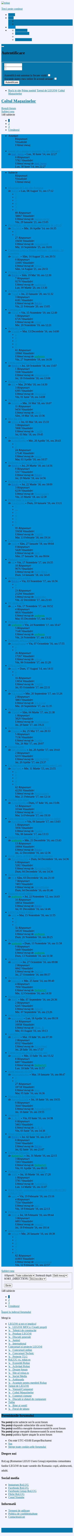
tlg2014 (16, 962)
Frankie (16, 731)
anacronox (17, 1018)
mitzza (37, 456)
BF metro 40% (16, 603)
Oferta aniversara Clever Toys (24, 362)
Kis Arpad (17, 693)
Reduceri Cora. (16, 437)
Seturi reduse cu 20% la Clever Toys (28, 1133)
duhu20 (38, 1008)
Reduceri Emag (16, 328)
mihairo (16, 403)
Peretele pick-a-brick (19, 578)
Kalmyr (16, 1037)
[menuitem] (28, 20)
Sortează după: (44, 1275)
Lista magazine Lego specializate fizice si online (34, 818)
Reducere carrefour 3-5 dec (23, 874)
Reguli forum (8, 108)
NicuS (15, 293)
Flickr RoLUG (16, 1494)
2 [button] (9, 123)
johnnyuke (40, 393)
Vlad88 (16, 331)
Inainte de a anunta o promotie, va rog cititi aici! (34, 151)
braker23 (16, 980)
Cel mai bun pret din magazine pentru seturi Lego (35, 765)
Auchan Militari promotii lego (24, 290)
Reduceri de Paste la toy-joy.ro (24, 481)
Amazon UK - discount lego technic (27, 959)
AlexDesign (17, 503)
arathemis (39, 356)
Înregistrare (7, 60)
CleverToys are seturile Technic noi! (27, 1052)
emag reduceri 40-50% (20, 1071)
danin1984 (40, 596)
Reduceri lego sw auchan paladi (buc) (28, 709)
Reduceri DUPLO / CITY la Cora (26, 1171)
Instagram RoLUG (18, 1484)
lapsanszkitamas (20, 1074)
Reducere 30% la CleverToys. (24, 640)
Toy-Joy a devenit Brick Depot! (25, 400)
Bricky (15, 275)
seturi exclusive (16, 1230)
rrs (13, 562)
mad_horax (18, 154)
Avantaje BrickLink (19, 690)
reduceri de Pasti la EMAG (23, 1015)
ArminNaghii (18, 440)
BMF (14, 999)
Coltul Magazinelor (18, 101)
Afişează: (9, 1275)
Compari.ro (14, 309)
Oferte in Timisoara (18, 1152)
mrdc (14, 543)
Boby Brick (40, 571)
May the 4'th (15, 418)
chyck (37, 412)
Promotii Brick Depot (20, 272)
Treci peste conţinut (12, 8)
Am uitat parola (12, 71)
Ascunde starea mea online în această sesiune (29, 78)
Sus (10, 1443)
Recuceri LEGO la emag (21, 977)
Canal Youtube (16, 1497)
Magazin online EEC (19, 996)
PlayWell (16, 228)
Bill (13, 384)
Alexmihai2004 (19, 859)
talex (37, 1090)
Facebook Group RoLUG (22, 1491)
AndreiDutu (40, 1183)
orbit (14, 915)
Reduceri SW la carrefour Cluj (24, 940)
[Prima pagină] (5, 2)
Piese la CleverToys (19, 1211)
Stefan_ (16, 256)
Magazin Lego (16, 746)
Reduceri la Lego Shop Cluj (23, 837)
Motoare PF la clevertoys (21, 1096)
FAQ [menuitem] (18, 24)
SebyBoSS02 (19, 749)
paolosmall (40, 284)
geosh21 (39, 1224)
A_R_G (15, 1118)
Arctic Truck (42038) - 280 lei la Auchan (30, 855)
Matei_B (39, 1027)
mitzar (37, 322)
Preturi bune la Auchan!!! (22, 500)
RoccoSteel (40, 1046)
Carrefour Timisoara (19, 1033)
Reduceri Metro (16, 381)
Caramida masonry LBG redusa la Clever (30, 540)
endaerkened (41, 243)
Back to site (14, 90)
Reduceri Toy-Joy (18, 621)
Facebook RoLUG (18, 1487)
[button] (13, 129)
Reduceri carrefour (18, 559)
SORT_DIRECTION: (16, 1278)
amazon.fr (13, 1115)
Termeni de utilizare (19, 1510)
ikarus (15, 190)
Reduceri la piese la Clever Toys (25, 462)
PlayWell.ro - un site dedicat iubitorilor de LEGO (35, 225)
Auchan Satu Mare (18, 799)
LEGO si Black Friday (20, 912)
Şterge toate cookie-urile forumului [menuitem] (27, 1446)
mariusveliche (41, 219)
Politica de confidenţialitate (23, 1513)
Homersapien (41, 375)
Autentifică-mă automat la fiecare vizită (25, 75)
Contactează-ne (16, 1516)
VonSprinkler (41, 721)
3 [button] (9, 126)
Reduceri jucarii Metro (20, 893)
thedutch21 (40, 990)
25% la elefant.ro (17, 665)
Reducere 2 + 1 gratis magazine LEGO (29, 727)
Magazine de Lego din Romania (25, 187)
